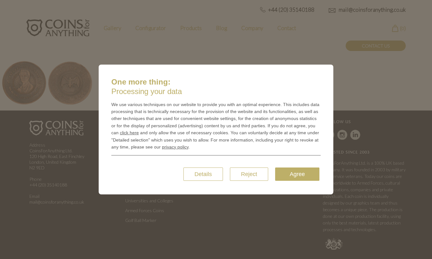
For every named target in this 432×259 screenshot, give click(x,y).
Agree (297, 174)
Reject (249, 174)
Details (203, 174)
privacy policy (175, 146)
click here (129, 132)
